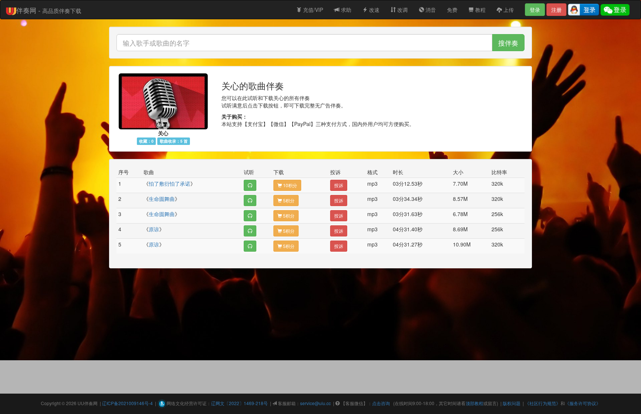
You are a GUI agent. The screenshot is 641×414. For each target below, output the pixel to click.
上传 (508, 9)
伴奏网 (91, 403)
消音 (430, 9)
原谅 (154, 229)
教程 (480, 9)
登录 (535, 9)
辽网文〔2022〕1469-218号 (239, 403)
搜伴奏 (508, 42)
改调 (402, 9)
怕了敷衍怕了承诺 (169, 183)
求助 (345, 9)
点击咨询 (381, 403)
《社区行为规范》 (543, 403)
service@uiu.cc (315, 403)
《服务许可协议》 (583, 403)
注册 (556, 9)
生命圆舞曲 (162, 198)
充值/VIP (312, 9)
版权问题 (511, 403)
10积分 (289, 185)
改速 (373, 9)
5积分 (288, 200)
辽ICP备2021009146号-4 (127, 403)
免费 (452, 9)
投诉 (338, 185)
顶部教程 (474, 403)
